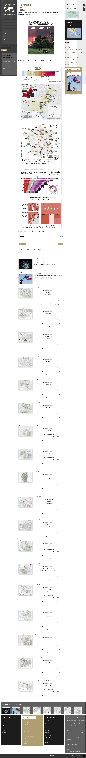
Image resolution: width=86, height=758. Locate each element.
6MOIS (77, 52)
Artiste (80, 57)
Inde (66, 59)
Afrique (70, 8)
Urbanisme (76, 57)
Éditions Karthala (79, 49)
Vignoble (77, 55)
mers (72, 47)
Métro (69, 52)
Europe (67, 10)
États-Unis (75, 64)
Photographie (71, 49)
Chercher (4, 50)
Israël (78, 54)
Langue (74, 55)
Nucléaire (80, 59)
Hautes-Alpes (70, 55)
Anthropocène (22, 10)
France (80, 55)
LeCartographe (72, 59)
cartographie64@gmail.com (57, 300)
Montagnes (67, 50)
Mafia (73, 57)
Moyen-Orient (75, 10)
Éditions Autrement (76, 62)
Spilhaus (75, 47)
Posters (69, 64)
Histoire (74, 54)
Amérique (75, 8)
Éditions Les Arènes (68, 57)
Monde (67, 8)
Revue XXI (71, 50)
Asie (71, 10)
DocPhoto (21, 9)
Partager (61, 236)
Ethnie (66, 54)
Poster (67, 61)
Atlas (80, 52)
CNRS (20, 7)
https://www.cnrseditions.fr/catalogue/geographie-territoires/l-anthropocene (46, 231)
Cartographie (68, 47)
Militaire (73, 52)
